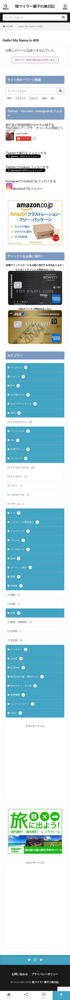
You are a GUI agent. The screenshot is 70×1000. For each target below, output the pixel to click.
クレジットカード (22, 703)
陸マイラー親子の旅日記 (35, 6)
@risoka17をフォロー (28, 188)
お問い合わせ (20, 974)
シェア (26, 998)
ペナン (16, 485)
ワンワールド (19, 431)
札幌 (14, 603)
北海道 (16, 585)
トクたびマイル (21, 421)
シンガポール (19, 549)
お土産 (16, 658)
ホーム (8, 998)
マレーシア (18, 458)
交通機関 (17, 694)
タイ (14, 512)
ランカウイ (18, 476)
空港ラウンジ (19, 449)
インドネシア (19, 531)
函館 (14, 594)
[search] (63, 17)
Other (15, 712)
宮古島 (16, 640)
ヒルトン (34, 98)
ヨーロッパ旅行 (20, 567)
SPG (9, 98)
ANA (44, 98)
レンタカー (18, 649)
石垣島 (16, 631)
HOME (9, 26)
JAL (52, 98)
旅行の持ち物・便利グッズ (26, 676)
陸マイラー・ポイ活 (23, 685)
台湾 (14, 558)
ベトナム (17, 540)
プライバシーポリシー (44, 974)
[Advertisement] (35, 764)
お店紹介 (17, 667)
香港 (14, 576)
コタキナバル (19, 494)
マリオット (20, 98)
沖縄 (15, 612)
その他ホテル (19, 394)
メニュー (43, 998)
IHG (14, 385)
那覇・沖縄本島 (20, 622)
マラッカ (17, 503)
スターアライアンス (23, 403)
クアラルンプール (22, 467)
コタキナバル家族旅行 (24, 522)
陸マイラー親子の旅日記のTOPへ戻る (35, 59)
